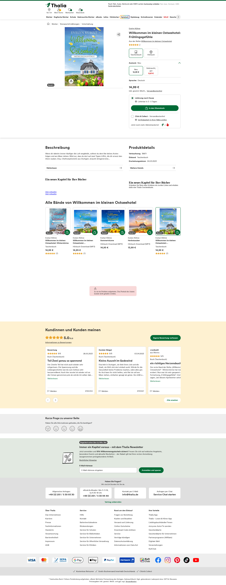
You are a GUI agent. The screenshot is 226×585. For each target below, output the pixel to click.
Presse (48, 522)
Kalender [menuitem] (158, 17)
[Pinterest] (177, 560)
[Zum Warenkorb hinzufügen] (67, 232)
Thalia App (153, 515)
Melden (53, 391)
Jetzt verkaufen (50, 192)
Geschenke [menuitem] (175, 17)
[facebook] (158, 560)
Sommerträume (113, 231)
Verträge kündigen (122, 537)
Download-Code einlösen (125, 530)
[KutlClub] (145, 560)
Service (83, 510)
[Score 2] (56, 428)
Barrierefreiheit (51, 537)
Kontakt (83, 518)
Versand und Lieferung (123, 522)
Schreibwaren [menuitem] (147, 17)
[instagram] (168, 560)
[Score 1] (47, 428)
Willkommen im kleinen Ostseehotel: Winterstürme (58, 231)
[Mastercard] (43, 560)
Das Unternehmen (53, 515)
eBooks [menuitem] (99, 17)
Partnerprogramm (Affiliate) (160, 537)
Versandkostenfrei (154, 91)
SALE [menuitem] (166, 17)
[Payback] (127, 560)
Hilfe (82, 515)
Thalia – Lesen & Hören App (160, 518)
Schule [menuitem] (73, 17)
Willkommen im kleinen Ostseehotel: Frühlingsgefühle (85, 231)
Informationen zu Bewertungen (58, 342)
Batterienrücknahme (88, 522)
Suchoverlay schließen (151, 4)
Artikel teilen (118, 34)
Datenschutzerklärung (123, 541)
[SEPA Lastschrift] (60, 560)
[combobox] (132, 98)
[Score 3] (64, 428)
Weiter (178, 17)
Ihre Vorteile (154, 510)
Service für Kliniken (88, 545)
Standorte (49, 530)
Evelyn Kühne (134, 28)
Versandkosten (131, 581)
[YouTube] (196, 560)
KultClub (152, 549)
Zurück (47, 400)
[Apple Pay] (93, 560)
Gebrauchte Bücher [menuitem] (85, 17)
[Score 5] (80, 428)
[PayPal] (109, 560)
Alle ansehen (172, 400)
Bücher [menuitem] (49, 17)
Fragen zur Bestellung (123, 515)
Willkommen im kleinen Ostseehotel (156, 41)
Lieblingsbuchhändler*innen (160, 522)
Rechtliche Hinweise (88, 460)
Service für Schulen (88, 530)
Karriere (48, 518)
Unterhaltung (87, 24)
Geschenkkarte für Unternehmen (162, 533)
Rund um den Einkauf (123, 510)
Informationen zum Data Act (126, 545)
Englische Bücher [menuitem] (61, 17)
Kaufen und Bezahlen (123, 518)
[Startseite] (48, 24)
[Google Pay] (78, 560)
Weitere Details (136, 168)
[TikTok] (187, 560)
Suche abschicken (114, 6)
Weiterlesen (51, 168)
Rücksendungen (86, 526)
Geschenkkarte (155, 530)
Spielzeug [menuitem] (135, 17)
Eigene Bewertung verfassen (165, 338)
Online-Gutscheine (122, 526)
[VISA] (31, 560)
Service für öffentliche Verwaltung (94, 541)
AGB (47, 545)
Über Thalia (50, 510)
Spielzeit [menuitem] (125, 17)
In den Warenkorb (157, 108)
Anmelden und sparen (151, 470)
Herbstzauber (140, 231)
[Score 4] (72, 428)
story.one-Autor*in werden (160, 526)
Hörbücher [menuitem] (114, 17)
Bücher (55, 24)
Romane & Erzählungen (69, 24)
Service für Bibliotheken (90, 533)
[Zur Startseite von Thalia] (57, 5)
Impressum (50, 541)
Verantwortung (51, 533)
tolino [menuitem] (105, 17)
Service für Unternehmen (90, 537)
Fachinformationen (53, 526)
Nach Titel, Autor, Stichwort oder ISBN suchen (125, 4)
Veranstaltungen (156, 545)
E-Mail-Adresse (86, 465)
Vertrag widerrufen (113, 502)
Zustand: (135, 63)
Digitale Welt (154, 541)
